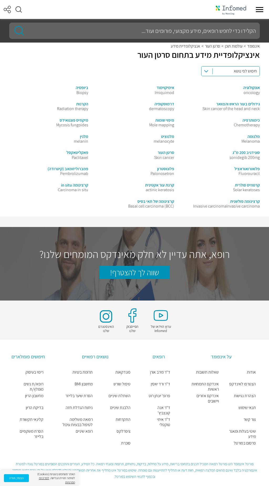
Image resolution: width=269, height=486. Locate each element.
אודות (251, 372)
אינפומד (253, 46)
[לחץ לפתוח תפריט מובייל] (259, 9)
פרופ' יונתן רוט (159, 396)
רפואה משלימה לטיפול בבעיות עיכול (77, 422)
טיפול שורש (122, 384)
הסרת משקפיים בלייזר (31, 434)
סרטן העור (212, 46)
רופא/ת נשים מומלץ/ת (33, 386)
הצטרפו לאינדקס (242, 384)
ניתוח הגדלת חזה (79, 407)
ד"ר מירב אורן (160, 372)
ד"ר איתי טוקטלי (163, 422)
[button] (19, 9)
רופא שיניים (84, 431)
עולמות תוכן (233, 46)
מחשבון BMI (83, 384)
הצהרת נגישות (245, 396)
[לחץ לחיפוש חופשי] (17, 31)
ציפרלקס (124, 431)
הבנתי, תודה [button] (16, 478)
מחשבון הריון (34, 396)
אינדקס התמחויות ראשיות (205, 386)
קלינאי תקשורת (31, 419)
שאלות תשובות (207, 372)
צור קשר (250, 419)
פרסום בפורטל (245, 443)
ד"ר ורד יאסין (160, 384)
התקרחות (123, 419)
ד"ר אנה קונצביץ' (163, 410)
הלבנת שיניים (120, 407)
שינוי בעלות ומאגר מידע (242, 434)
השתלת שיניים (119, 396)
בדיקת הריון (34, 407)
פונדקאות (123, 372)
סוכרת (126, 443)
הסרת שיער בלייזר (78, 396)
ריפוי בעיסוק (34, 372)
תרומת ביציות (82, 372)
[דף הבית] (231, 10)
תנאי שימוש (247, 407)
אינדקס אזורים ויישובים (207, 398)
